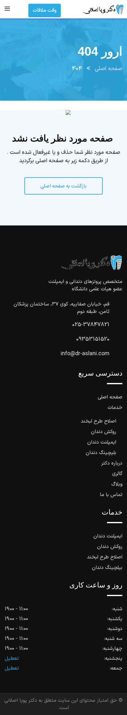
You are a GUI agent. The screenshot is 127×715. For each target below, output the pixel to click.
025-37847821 (90, 325)
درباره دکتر (111, 463)
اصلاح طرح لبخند (98, 421)
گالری (117, 473)
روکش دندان (103, 431)
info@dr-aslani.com (85, 354)
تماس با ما (111, 494)
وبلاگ (116, 484)
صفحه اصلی (110, 397)
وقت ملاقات (44, 10)
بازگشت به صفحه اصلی (63, 186)
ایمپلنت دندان (101, 442)
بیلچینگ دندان (107, 567)
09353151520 (92, 339)
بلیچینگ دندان (101, 452)
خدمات (115, 407)
